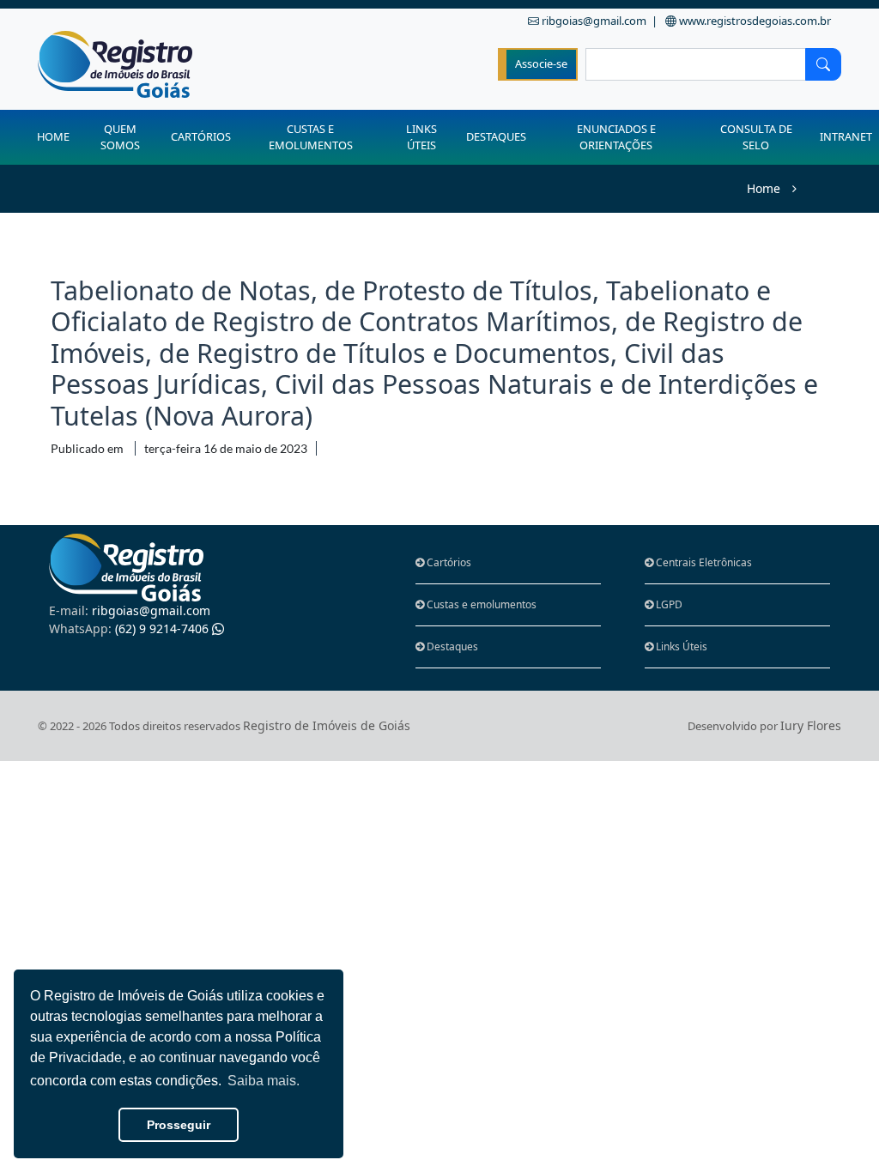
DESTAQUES (496, 136)
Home (763, 188)
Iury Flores (810, 725)
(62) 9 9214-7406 (130, 628)
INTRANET (846, 136)
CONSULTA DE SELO (756, 137)
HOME (53, 136)
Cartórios (447, 562)
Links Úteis (680, 646)
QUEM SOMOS (120, 137)
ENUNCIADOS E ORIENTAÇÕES (616, 137)
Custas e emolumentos (480, 604)
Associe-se (541, 63)
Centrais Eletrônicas (702, 562)
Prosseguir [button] (178, 1125)
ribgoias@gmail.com (129, 610)
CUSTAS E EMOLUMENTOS (311, 137)
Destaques (451, 646)
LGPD (667, 604)
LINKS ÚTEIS (421, 137)
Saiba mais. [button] (263, 1080)
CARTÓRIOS (201, 136)
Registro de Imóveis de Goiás (326, 725)
